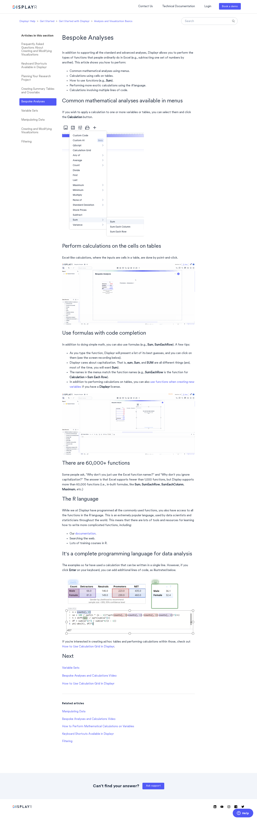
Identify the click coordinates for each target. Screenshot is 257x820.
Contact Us (145, 6)
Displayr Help (27, 21)
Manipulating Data (33, 120)
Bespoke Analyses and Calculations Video (89, 675)
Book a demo (230, 6)
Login (207, 6)
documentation (85, 533)
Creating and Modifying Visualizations (36, 131)
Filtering (26, 141)
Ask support (153, 785)
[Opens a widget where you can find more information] (243, 813)
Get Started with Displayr (74, 21)
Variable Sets (29, 111)
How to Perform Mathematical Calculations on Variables (98, 726)
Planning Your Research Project (36, 78)
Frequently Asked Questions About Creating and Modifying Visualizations (36, 49)
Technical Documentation (178, 6)
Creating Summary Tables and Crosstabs (37, 91)
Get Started (47, 21)
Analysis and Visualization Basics (113, 21)
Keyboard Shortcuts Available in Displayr (34, 65)
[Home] (25, 7)
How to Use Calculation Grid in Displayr (88, 646)
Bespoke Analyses (33, 101)
